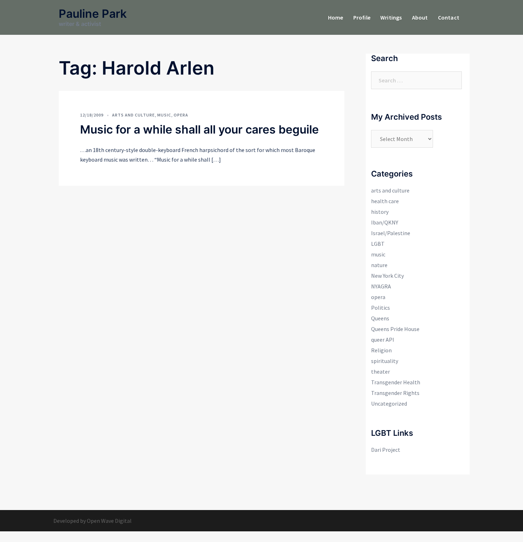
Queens (380, 318)
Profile (361, 17)
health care (385, 201)
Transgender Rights (395, 392)
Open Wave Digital (109, 520)
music (164, 115)
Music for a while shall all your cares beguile (199, 129)
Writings (391, 17)
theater (380, 371)
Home (335, 17)
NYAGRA (381, 286)
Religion (381, 350)
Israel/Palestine (390, 233)
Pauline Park (93, 14)
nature (379, 265)
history (380, 211)
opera (181, 115)
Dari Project (385, 449)
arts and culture (133, 115)
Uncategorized (389, 403)
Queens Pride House (395, 328)
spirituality (384, 360)
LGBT (378, 243)
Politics (380, 307)
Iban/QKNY (384, 222)
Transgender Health (395, 382)
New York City (387, 275)
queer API (382, 339)
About (420, 17)
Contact (448, 17)
